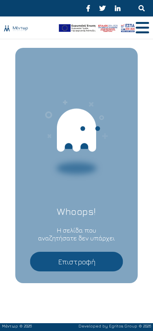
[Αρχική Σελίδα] (29, 27)
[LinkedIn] (117, 8)
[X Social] (102, 8)
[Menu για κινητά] (141, 8)
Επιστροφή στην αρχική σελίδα (76, 264)
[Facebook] (88, 8)
